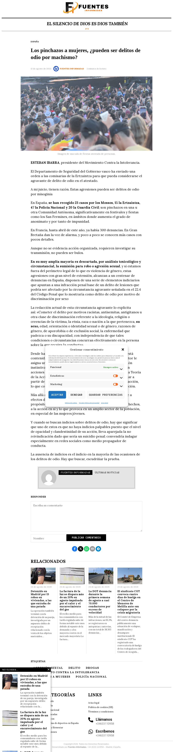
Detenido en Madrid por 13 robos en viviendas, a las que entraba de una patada (41, 599)
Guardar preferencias (106, 394)
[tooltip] (74, 549)
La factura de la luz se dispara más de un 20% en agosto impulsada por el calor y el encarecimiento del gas (72, 600)
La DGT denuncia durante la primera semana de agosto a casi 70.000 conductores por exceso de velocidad (100, 602)
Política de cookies (71, 403)
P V (87, 29)
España (35, 41)
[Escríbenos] (90, 731)
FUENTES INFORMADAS (72, 68)
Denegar (76, 394)
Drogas (92, 667)
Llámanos (104, 719)
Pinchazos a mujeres (51, 676)
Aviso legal (104, 403)
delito (74, 667)
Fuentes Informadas (77, 747)
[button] (123, 349)
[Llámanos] (90, 719)
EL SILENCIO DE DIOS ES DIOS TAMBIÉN (87, 23)
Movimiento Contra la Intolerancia (66, 672)
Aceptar (57, 394)
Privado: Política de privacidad (89, 403)
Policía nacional (91, 676)
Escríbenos (105, 731)
